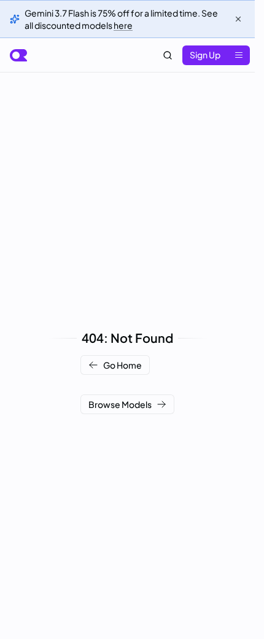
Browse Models (120, 404)
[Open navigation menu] (239, 55)
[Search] (167, 55)
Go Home (122, 364)
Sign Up (205, 54)
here (123, 25)
